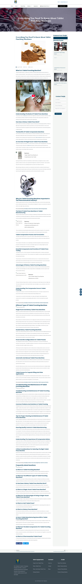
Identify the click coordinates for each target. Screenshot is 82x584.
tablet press (25, 115)
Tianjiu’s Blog (23, 6)
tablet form (29, 145)
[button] (19, 543)
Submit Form (58, 113)
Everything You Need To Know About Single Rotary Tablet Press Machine (36, 462)
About (16, 6)
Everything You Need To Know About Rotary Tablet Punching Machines (35, 208)
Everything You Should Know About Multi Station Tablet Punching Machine (36, 302)
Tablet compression (38, 137)
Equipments (36, 6)
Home (12, 6)
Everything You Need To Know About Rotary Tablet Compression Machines (36, 382)
